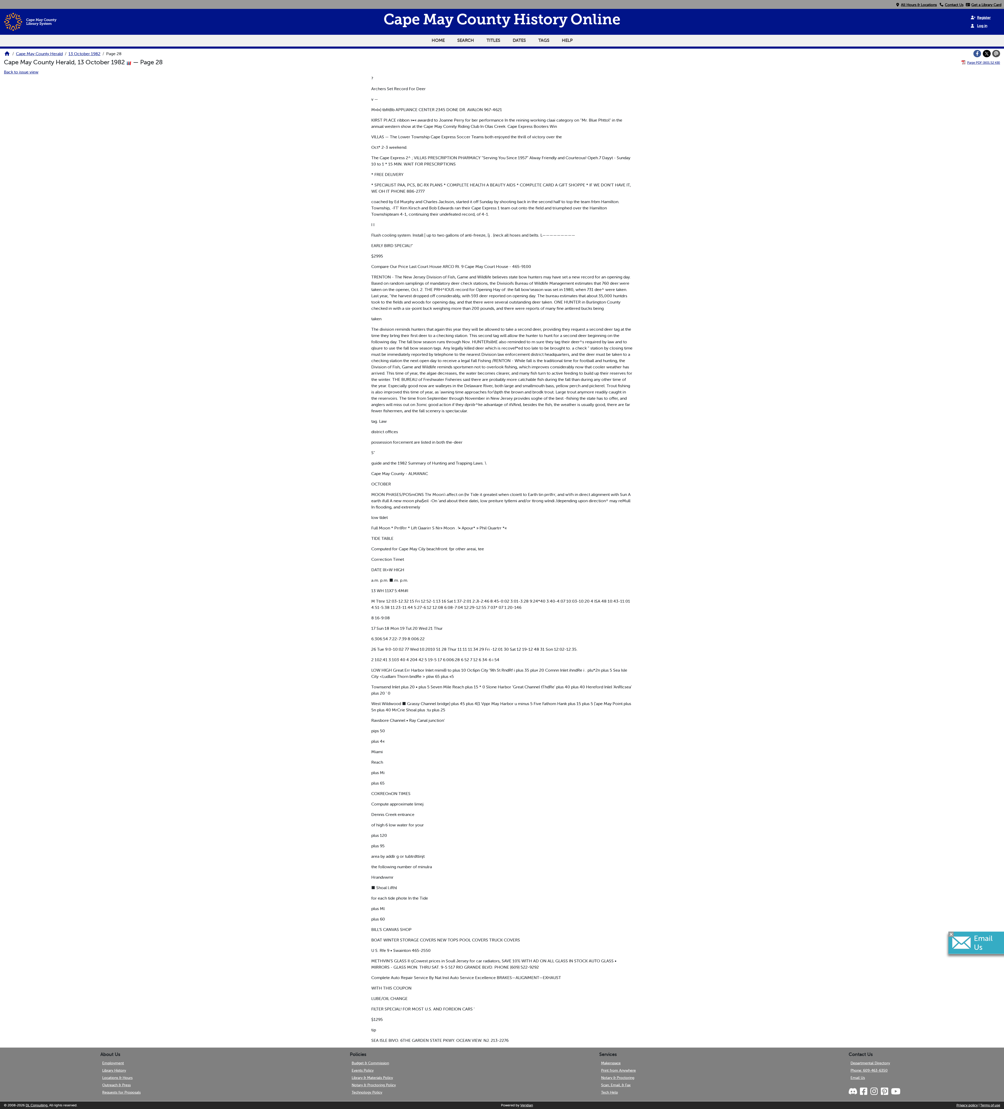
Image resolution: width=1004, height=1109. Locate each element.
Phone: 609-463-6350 (869, 1070)
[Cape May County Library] (7, 55)
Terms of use (990, 1105)
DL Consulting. (37, 1105)
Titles (493, 40)
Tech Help (609, 1092)
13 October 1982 (84, 53)
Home (438, 40)
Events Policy (363, 1070)
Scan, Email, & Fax (616, 1085)
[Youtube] (895, 1091)
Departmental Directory (870, 1063)
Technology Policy (367, 1092)
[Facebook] (977, 53)
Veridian (526, 1105)
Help (567, 40)
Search (465, 40)
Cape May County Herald (39, 53)
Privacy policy (967, 1105)
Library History (114, 1070)
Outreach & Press (116, 1085)
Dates (519, 40)
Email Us (858, 1077)
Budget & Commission (370, 1063)
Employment (113, 1063)
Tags (543, 40)
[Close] (951, 934)
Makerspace (611, 1063)
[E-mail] (996, 53)
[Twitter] (987, 53)
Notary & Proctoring (617, 1077)
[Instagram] (874, 1091)
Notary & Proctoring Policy (374, 1085)
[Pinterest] (884, 1091)
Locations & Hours (117, 1077)
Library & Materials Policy (372, 1077)
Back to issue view (21, 72)
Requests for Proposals (121, 1092)
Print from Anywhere (618, 1070)
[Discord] (853, 1091)
